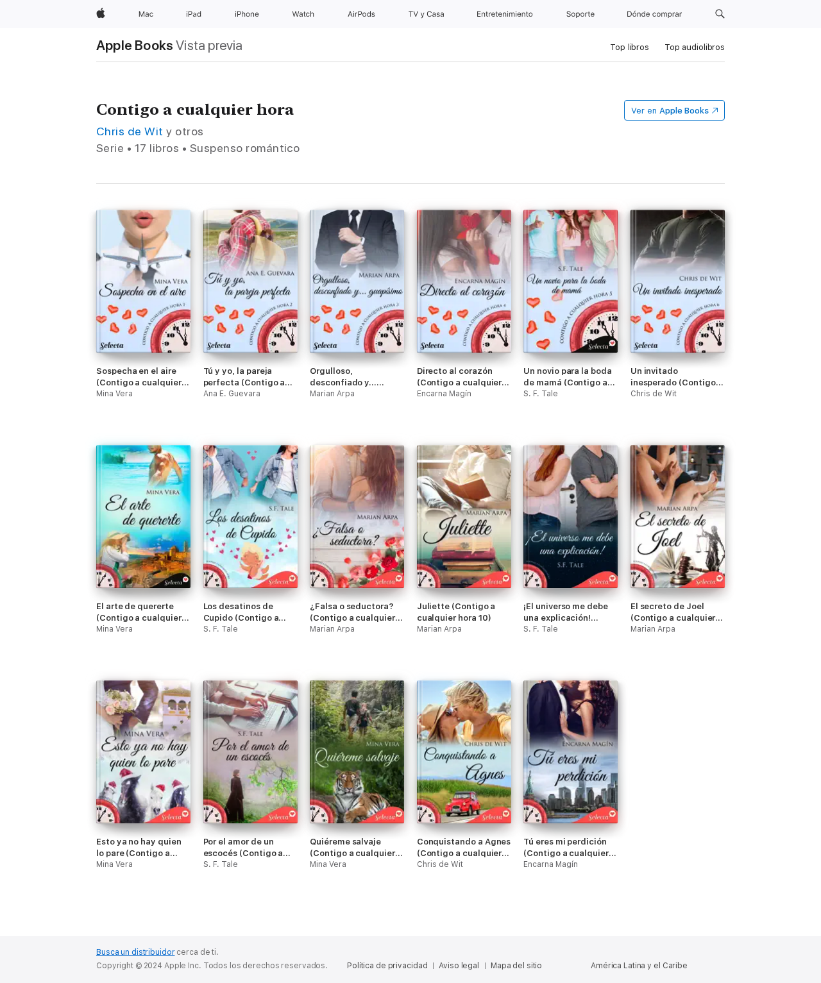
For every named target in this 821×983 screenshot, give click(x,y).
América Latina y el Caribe (639, 965)
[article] (143, 327)
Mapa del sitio (516, 965)
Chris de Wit (130, 131)
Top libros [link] (629, 47)
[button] (720, 14)
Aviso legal (459, 965)
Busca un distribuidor (135, 952)
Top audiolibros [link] (694, 47)
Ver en (670, 110)
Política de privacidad (387, 965)
